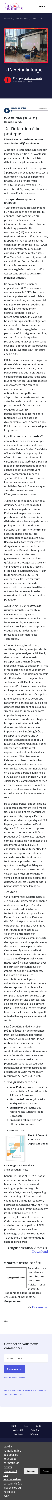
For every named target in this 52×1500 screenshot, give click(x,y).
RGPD (14, 1426)
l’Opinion (18, 1434)
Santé (38, 1426)
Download (40, 1252)
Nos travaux (22, 18)
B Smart (34, 1434)
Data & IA (37, 18)
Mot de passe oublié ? (15, 1377)
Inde (26, 1426)
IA (6, 1321)
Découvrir (40, 1307)
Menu (42, 6)
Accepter (31, 1471)
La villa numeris (33, 78)
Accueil (8, 18)
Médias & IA (18, 1430)
